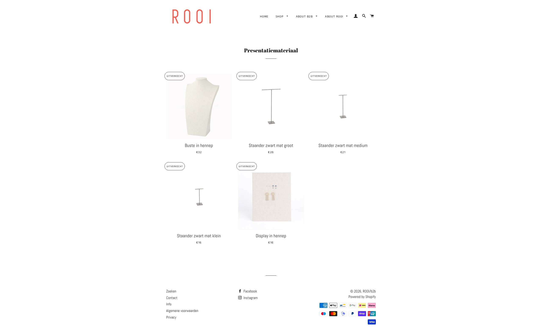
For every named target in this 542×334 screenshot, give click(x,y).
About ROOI (334, 16)
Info (168, 304)
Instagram (250, 297)
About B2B (305, 16)
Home (264, 16)
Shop (280, 16)
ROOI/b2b (369, 291)
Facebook (250, 291)
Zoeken (171, 291)
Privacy (171, 317)
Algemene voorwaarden (182, 310)
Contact (171, 297)
